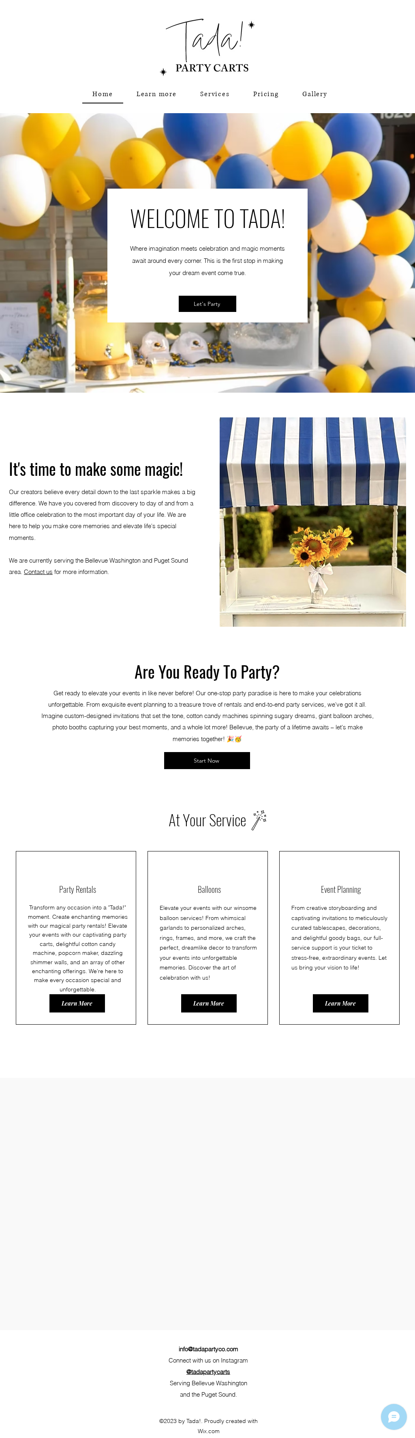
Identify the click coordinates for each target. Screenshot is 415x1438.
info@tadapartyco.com (208, 1349)
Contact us (38, 572)
